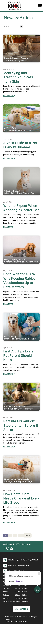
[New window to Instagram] (8, 549)
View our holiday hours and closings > (16, 601)
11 (20, 535)
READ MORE (8, 96)
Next (27, 535)
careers (23, 609)
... (15, 535)
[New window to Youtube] (12, 549)
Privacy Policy (9, 621)
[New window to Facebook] (4, 549)
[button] (37, 589)
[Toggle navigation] (40, 6)
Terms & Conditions (20, 621)
